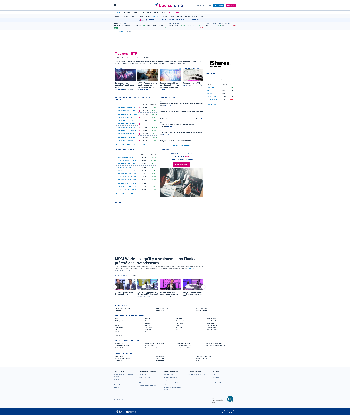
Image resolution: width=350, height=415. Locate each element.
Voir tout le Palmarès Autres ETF (124, 194)
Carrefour (148, 332)
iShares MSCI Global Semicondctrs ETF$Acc (132, 111)
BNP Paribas (179, 319)
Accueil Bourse (119, 343)
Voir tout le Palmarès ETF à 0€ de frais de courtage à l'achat (132, 145)
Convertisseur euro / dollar (183, 348)
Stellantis (148, 319)
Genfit (177, 325)
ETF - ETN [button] (156, 16)
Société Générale (181, 321)
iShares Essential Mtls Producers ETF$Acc (132, 186)
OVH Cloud (118, 332)
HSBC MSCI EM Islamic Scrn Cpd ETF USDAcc (132, 170)
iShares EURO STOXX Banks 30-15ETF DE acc (132, 127)
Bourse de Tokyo (211, 327)
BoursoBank (174, 12)
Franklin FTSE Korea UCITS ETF (128, 157)
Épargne (126, 12)
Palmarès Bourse (150, 345)
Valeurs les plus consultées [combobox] (216, 80)
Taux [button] (172, 16)
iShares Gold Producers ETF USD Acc (130, 134)
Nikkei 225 (117, 23)
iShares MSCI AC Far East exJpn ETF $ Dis (131, 130)
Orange (147, 325)
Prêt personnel (160, 360)
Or (208, 90)
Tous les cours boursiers (122, 345)
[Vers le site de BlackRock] (219, 64)
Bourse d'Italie (210, 323)
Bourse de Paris (211, 319)
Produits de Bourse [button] (144, 16)
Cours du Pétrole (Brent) (152, 348)
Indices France (160, 310)
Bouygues (148, 323)
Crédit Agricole (119, 321)
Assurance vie (160, 356)
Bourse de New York (212, 325)
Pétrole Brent (210, 87)
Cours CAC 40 (119, 348)
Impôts (156, 12)
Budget (136, 12)
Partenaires (118, 310)
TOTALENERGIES (212, 100)
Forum (202, 16)
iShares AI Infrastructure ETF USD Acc (131, 117)
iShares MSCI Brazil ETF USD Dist (128, 140)
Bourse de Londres (211, 321)
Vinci (116, 319)
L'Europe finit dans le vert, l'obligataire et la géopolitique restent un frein (181, 133)
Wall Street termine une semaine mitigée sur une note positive (179, 119)
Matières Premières (202, 310)
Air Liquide (179, 327)
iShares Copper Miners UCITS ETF (129, 173)
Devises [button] (179, 16)
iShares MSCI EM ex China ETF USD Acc (130, 120)
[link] (116, 379)
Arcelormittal (179, 323)
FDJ (116, 323)
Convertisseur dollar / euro (183, 345)
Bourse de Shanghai (212, 329)
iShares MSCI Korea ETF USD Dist (128, 107)
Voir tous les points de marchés (181, 145)
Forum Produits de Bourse (122, 308)
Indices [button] (133, 16)
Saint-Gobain (149, 327)
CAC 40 (209, 93)
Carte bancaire (119, 360)
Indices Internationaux (162, 308)
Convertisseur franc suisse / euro (215, 345)
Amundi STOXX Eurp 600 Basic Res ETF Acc (131, 189)
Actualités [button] (117, 16)
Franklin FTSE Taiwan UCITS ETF (128, 180)
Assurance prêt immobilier (203, 356)
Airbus (116, 329)
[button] (115, 5)
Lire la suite (191, 268)
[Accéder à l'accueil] (115, 31)
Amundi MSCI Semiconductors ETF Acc (130, 176)
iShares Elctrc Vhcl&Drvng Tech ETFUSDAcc (132, 124)
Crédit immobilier (160, 358)
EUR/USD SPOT (211, 96)
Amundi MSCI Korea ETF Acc (127, 161)
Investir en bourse (201, 358)
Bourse (117, 12)
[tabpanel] (159, 288)
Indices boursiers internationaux (154, 343)
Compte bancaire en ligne (122, 358)
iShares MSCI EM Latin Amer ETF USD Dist (131, 137)
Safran (117, 325)
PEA (197, 360)
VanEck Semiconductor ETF (127, 167)
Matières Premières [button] (191, 16)
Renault (147, 321)
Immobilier (146, 12)
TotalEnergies (119, 327)
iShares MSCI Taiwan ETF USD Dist (129, 114)
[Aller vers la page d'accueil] (174, 5)
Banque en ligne (119, 356)
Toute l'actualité (177, 69)
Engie (177, 329)
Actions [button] (125, 16)
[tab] (121, 275)
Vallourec (148, 329)
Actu (164, 12)
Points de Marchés (201, 308)
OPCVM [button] (165, 16)
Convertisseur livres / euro (214, 343)
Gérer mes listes (211, 104)
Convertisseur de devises (183, 343)
